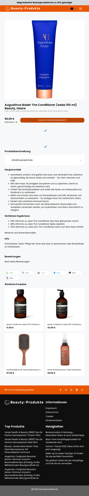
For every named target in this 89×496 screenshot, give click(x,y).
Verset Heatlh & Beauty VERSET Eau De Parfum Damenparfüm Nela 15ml (23, 441)
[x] (66, 390)
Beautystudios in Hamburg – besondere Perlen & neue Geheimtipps (65, 434)
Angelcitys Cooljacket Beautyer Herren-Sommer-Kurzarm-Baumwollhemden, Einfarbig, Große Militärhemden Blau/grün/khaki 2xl (22, 474)
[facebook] (60, 390)
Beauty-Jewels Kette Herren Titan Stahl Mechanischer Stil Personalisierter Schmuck (21, 449)
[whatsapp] (82, 390)
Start (7, 111)
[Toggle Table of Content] (79, 160)
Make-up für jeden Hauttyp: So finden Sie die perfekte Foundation (64, 455)
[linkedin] (77, 390)
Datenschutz (52, 412)
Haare (17, 111)
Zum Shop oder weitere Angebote (52, 120)
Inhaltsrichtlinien (54, 420)
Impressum (51, 408)
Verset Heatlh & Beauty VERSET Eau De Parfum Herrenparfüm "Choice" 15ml (23, 434)
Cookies (49, 416)
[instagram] (71, 390)
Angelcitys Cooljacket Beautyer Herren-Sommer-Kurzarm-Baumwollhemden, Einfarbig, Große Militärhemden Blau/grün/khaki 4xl (22, 461)
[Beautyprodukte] (23, 8)
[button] (12, 273)
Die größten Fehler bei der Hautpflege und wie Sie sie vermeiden (64, 462)
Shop (12, 111)
